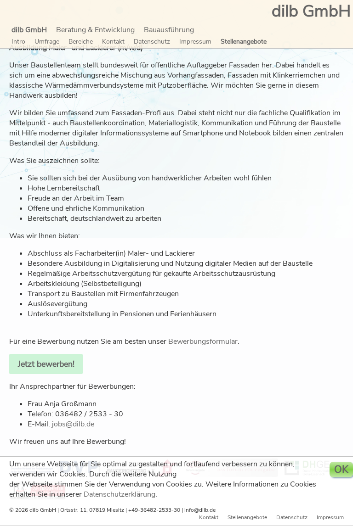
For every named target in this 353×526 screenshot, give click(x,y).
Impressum (195, 41)
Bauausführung (169, 30)
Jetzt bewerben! (46, 363)
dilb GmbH (29, 30)
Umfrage (46, 41)
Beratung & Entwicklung (95, 30)
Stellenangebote (244, 41)
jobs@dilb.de (73, 424)
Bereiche (80, 41)
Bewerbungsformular (203, 341)
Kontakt (113, 41)
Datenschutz (152, 41)
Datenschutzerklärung (119, 494)
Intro (18, 41)
